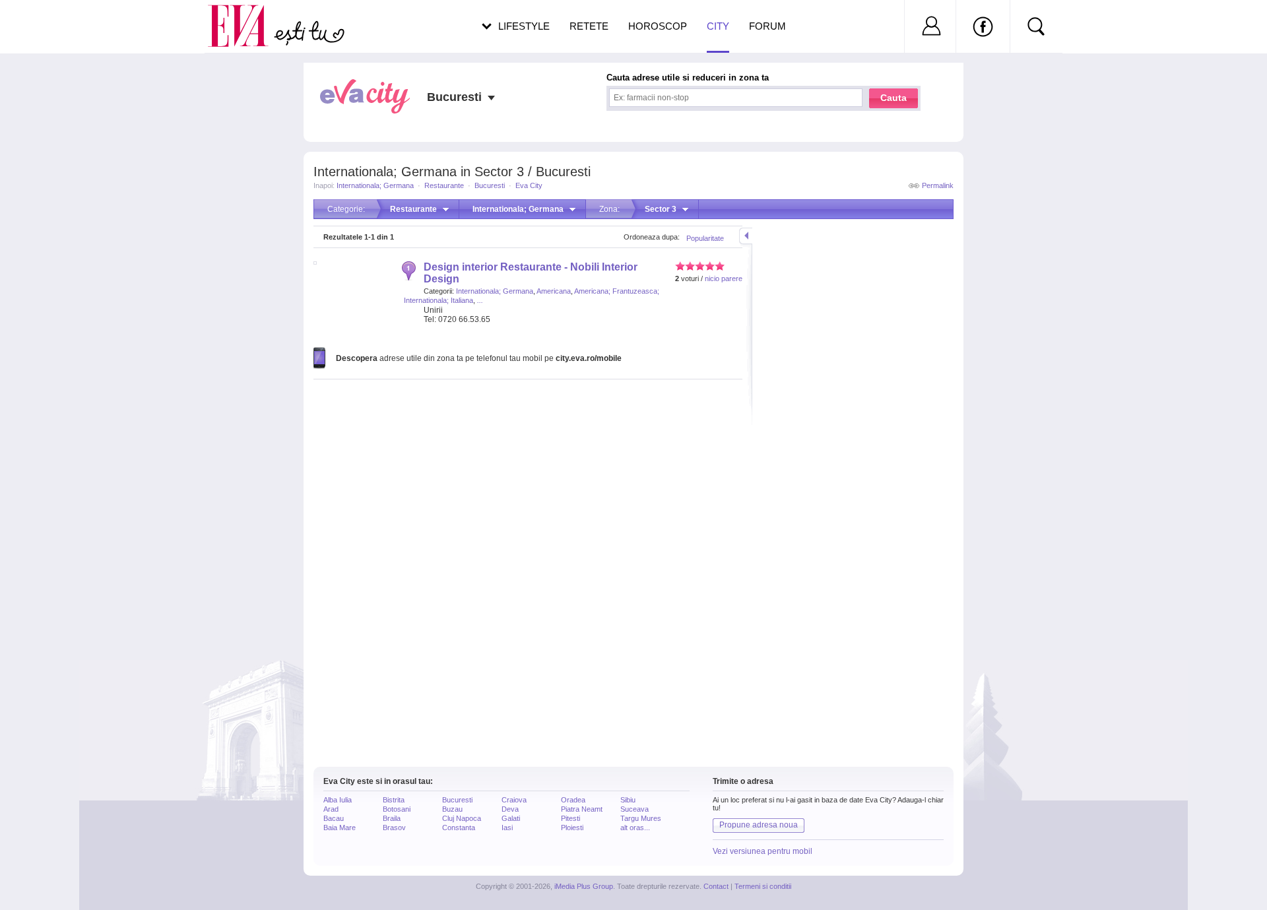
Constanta (458, 827)
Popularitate (705, 238)
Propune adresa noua (758, 824)
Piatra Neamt (581, 809)
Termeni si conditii (762, 886)
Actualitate (47, 24)
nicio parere (723, 278)
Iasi (507, 827)
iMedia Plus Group (583, 886)
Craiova (514, 800)
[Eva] (246, 15)
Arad (331, 809)
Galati (511, 818)
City (718, 26)
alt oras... (635, 827)
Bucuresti (489, 185)
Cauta (893, 97)
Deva (510, 809)
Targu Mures (640, 818)
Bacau (333, 818)
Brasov (394, 827)
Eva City (528, 185)
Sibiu (627, 800)
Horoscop (657, 26)
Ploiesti (572, 827)
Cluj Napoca (461, 818)
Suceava (634, 809)
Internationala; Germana (375, 185)
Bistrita (394, 800)
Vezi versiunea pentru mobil (762, 851)
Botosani (396, 809)
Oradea (573, 800)
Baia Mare (339, 827)
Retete (588, 26)
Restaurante (444, 185)
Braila (392, 818)
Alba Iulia (337, 800)
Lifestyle (524, 26)
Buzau (452, 809)
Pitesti (570, 818)
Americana (553, 291)
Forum (767, 26)
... (480, 300)
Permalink (938, 185)
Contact (716, 886)
